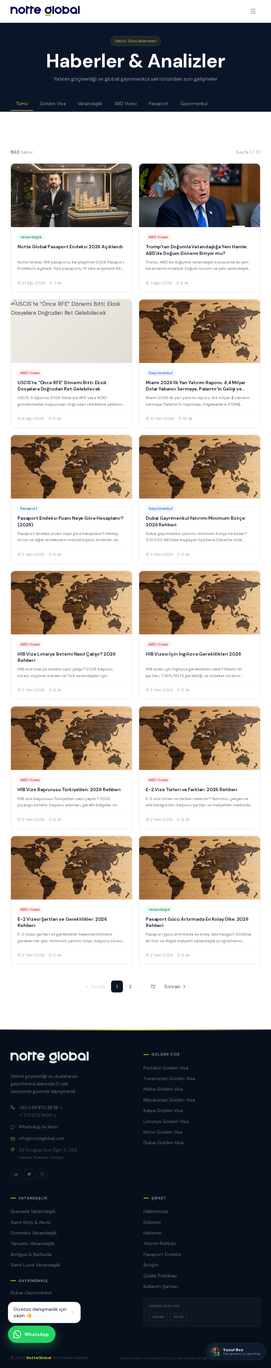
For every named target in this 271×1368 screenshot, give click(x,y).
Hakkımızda (155, 1211)
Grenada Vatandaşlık (33, 1211)
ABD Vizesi (125, 103)
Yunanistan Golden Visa (169, 1078)
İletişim (151, 1265)
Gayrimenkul (194, 103)
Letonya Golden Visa (166, 1121)
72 (152, 986)
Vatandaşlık (90, 103)
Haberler (152, 1233)
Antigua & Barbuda (31, 1254)
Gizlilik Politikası (160, 1276)
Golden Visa (53, 103)
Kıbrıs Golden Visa (162, 1132)
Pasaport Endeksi (162, 1254)
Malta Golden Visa (163, 1089)
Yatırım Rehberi (159, 1243)
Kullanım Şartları (160, 1286)
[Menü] (253, 11)
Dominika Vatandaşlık (34, 1233)
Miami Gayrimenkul (31, 1304)
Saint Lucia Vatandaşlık (35, 1265)
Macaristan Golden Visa (169, 1100)
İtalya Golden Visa (163, 1110)
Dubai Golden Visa (163, 1143)
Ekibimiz (152, 1222)
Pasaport (159, 103)
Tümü (22, 103)
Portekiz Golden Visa (165, 1068)
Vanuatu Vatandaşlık (33, 1243)
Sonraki (172, 986)
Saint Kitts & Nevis (31, 1222)
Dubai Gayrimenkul (31, 1293)
